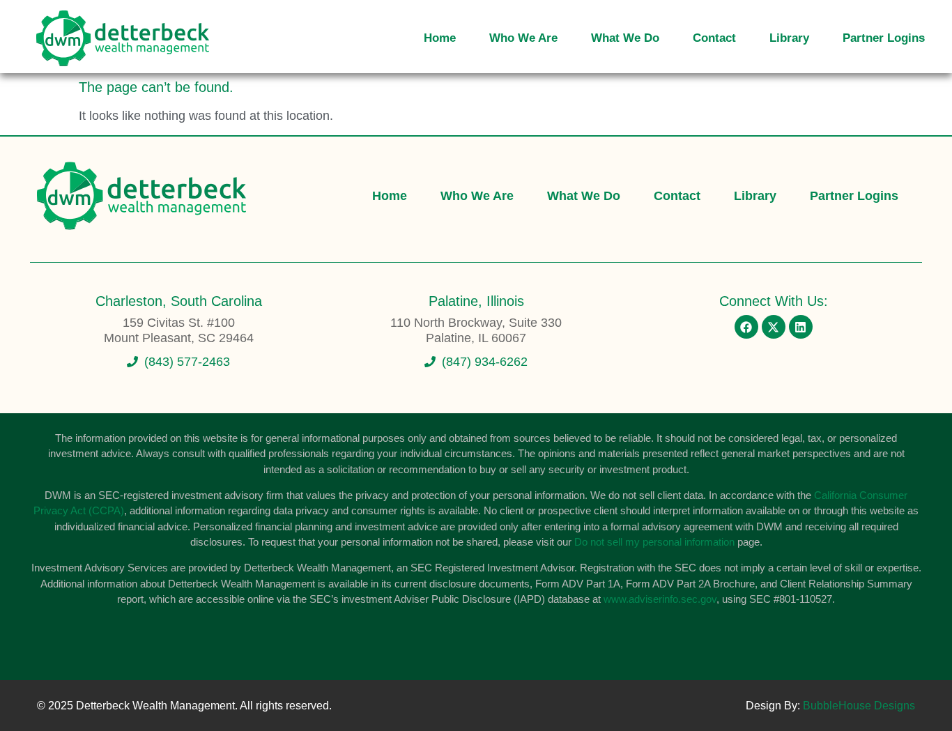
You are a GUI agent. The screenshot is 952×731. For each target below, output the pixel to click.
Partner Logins (884, 38)
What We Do (625, 38)
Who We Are (523, 38)
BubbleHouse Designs (859, 705)
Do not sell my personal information (654, 542)
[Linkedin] (801, 327)
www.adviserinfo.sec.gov (660, 599)
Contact (714, 38)
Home (440, 38)
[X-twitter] (773, 327)
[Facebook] (746, 327)
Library (789, 38)
